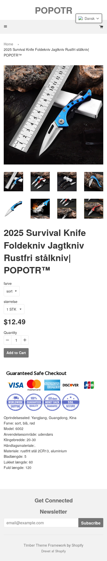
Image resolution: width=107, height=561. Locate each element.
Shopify (77, 545)
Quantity (10, 332)
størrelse (10, 301)
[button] (89, 18)
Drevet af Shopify (53, 551)
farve (8, 283)
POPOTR (53, 10)
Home (8, 43)
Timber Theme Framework (45, 545)
